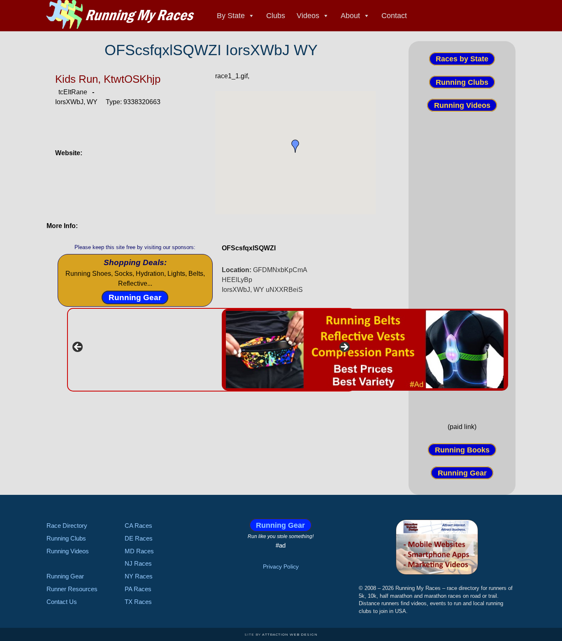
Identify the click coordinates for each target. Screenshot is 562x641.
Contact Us (61, 601)
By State (231, 16)
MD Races (139, 551)
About (350, 16)
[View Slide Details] (365, 350)
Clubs (275, 16)
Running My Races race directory (120, 14)
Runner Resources (72, 588)
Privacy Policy (281, 566)
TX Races (138, 601)
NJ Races (138, 563)
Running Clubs (462, 82)
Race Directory (66, 525)
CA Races (138, 525)
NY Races (139, 576)
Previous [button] (78, 347)
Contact (394, 16)
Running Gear (135, 297)
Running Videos (462, 105)
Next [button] (344, 347)
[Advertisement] (462, 266)
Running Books (462, 449)
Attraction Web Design (290, 634)
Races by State (462, 59)
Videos (308, 16)
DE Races (139, 538)
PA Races (138, 588)
